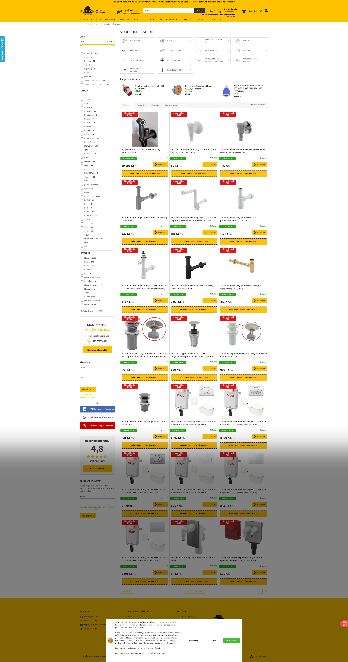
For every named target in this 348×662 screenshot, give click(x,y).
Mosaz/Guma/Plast (93, 300)
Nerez (89, 265)
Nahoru (128, 591)
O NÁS (130, 616)
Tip (87, 65)
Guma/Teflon (91, 296)
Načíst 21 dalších (194, 591)
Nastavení (193, 640)
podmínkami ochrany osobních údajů (97, 508)
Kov (87, 273)
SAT (88, 223)
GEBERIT (90, 122)
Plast (89, 262)
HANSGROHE (92, 138)
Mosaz (90, 258)
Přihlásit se (88, 389)
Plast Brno (90, 188)
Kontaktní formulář (97, 350)
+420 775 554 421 (91, 620)
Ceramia (90, 111)
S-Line (89, 211)
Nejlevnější (141, 105)
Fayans (89, 119)
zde (163, 648)
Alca (88, 103)
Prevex (89, 192)
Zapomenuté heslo (87, 398)
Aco (87, 95)
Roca (88, 204)
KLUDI (88, 157)
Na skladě (91, 53)
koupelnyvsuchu (90, 629)
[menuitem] (86, 20)
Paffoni (89, 181)
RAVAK (89, 200)
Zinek (88, 292)
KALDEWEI (90, 153)
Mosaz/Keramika (93, 285)
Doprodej (89, 72)
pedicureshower (92, 184)
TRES (88, 235)
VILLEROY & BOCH (93, 238)
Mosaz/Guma (91, 289)
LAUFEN (89, 161)
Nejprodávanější (171, 105)
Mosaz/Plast (92, 277)
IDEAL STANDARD (93, 146)
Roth (88, 208)
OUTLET (89, 76)
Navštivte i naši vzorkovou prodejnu (131, 11)
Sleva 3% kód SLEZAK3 (96, 84)
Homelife (89, 142)
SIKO (88, 227)
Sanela (88, 219)
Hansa (89, 134)
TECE (88, 231)
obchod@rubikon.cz (92, 617)
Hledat (199, 10)
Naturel (89, 169)
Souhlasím (233, 640)
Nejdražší (155, 105)
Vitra (88, 242)
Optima (89, 177)
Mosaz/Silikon (91, 304)
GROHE (90, 130)
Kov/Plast (90, 281)
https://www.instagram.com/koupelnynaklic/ (102, 624)
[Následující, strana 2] (260, 591)
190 (265, 591)
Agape (88, 99)
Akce (88, 57)
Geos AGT (90, 126)
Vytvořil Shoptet (261, 656)
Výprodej (89, 69)
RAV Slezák (92, 196)
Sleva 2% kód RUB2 (95, 80)
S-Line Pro (90, 215)
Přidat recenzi (97, 468)
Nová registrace (86, 394)
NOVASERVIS (91, 173)
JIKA (88, 150)
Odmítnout (212, 640)
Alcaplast (89, 107)
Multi (88, 165)
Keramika (90, 269)
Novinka (89, 61)
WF (87, 246)
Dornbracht (90, 115)
